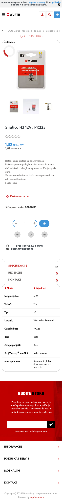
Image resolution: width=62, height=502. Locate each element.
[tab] (33, 265)
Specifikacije (17, 265)
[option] (13, 106)
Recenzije (15, 272)
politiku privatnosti (38, 431)
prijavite (56, 2)
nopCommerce (37, 497)
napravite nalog (37, 2)
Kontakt (14, 279)
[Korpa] (57, 14)
